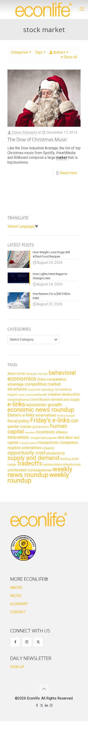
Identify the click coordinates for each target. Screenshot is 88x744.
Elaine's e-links (21, 415)
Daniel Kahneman (18, 399)
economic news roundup (40, 409)
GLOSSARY (19, 604)
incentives (45, 432)
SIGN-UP (17, 667)
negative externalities (24, 448)
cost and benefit (36, 394)
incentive (30, 432)
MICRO (15, 596)
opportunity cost (26, 453)
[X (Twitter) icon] (41, 705)
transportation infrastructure (62, 464)
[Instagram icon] (51, 705)
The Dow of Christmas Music (37, 139)
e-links (16, 404)
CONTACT (18, 612)
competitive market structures (34, 386)
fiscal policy (18, 421)
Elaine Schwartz (24, 132)
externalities (45, 415)
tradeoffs (29, 463)
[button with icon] (15, 642)
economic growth (44, 404)
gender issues (19, 426)
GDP (75, 421)
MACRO (16, 587)
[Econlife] (44, 9)
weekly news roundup (39, 472)
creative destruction (64, 394)
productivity (55, 453)
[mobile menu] (82, 9)
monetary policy (28, 443)
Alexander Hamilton (37, 373)
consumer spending (40, 389)
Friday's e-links (50, 420)
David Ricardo (40, 399)
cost (22, 394)
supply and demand (33, 457)
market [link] (61, 157)
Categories (19, 52)
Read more (68, 173)
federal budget (66, 415)
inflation (61, 432)
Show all (70, 57)
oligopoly (48, 448)
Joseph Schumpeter (43, 438)
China (41, 379)
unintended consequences (29, 470)
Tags (38, 52)
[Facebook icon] (37, 705)
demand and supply (65, 400)
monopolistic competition (58, 442)
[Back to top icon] (44, 689)
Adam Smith (16, 373)
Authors (59, 52)
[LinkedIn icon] (46, 705)
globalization (40, 426)
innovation (18, 437)
